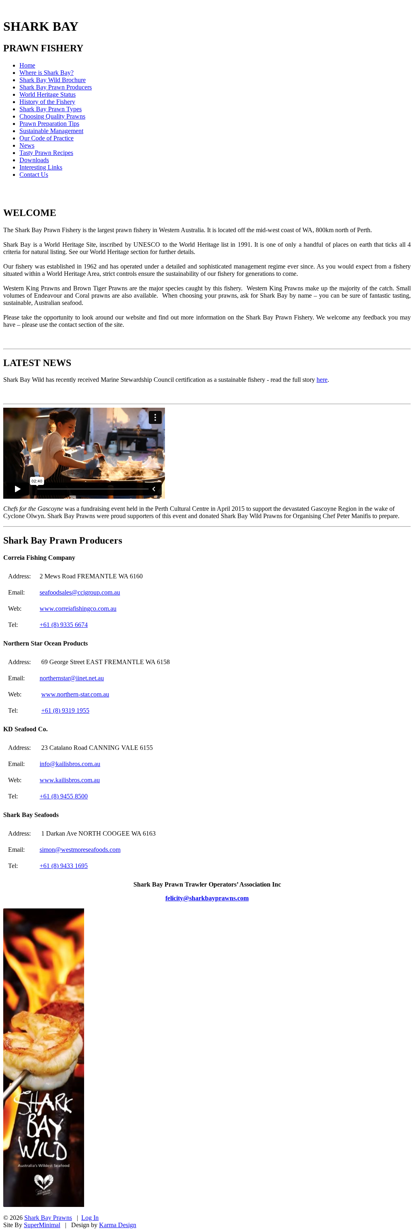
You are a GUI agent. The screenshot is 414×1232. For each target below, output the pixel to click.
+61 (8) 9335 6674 (64, 624)
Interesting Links (40, 167)
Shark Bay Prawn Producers (55, 87)
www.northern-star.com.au (75, 694)
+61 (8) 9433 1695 (64, 865)
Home (27, 65)
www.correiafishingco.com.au (78, 608)
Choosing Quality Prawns (52, 116)
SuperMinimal (42, 1224)
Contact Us (33, 174)
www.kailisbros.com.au (70, 780)
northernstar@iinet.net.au (72, 678)
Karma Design (117, 1224)
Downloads (34, 160)
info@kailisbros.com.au (70, 763)
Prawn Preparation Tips (49, 123)
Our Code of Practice (46, 138)
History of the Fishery (47, 101)
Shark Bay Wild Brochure (52, 79)
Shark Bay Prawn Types (50, 109)
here (322, 379)
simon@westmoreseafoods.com (80, 849)
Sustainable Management (51, 130)
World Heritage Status (47, 94)
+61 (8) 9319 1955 (65, 710)
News (26, 145)
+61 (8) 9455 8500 (64, 796)
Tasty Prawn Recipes (46, 152)
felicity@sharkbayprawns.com (207, 898)
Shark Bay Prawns (48, 1217)
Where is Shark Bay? (46, 72)
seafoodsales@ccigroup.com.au (80, 592)
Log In (90, 1217)
